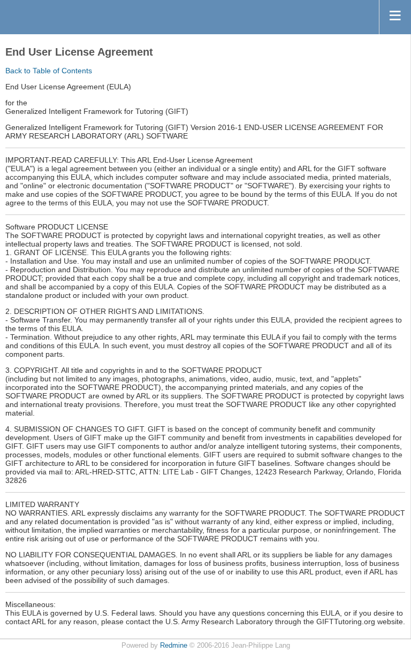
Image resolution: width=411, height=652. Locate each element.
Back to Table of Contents (48, 70)
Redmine (173, 645)
